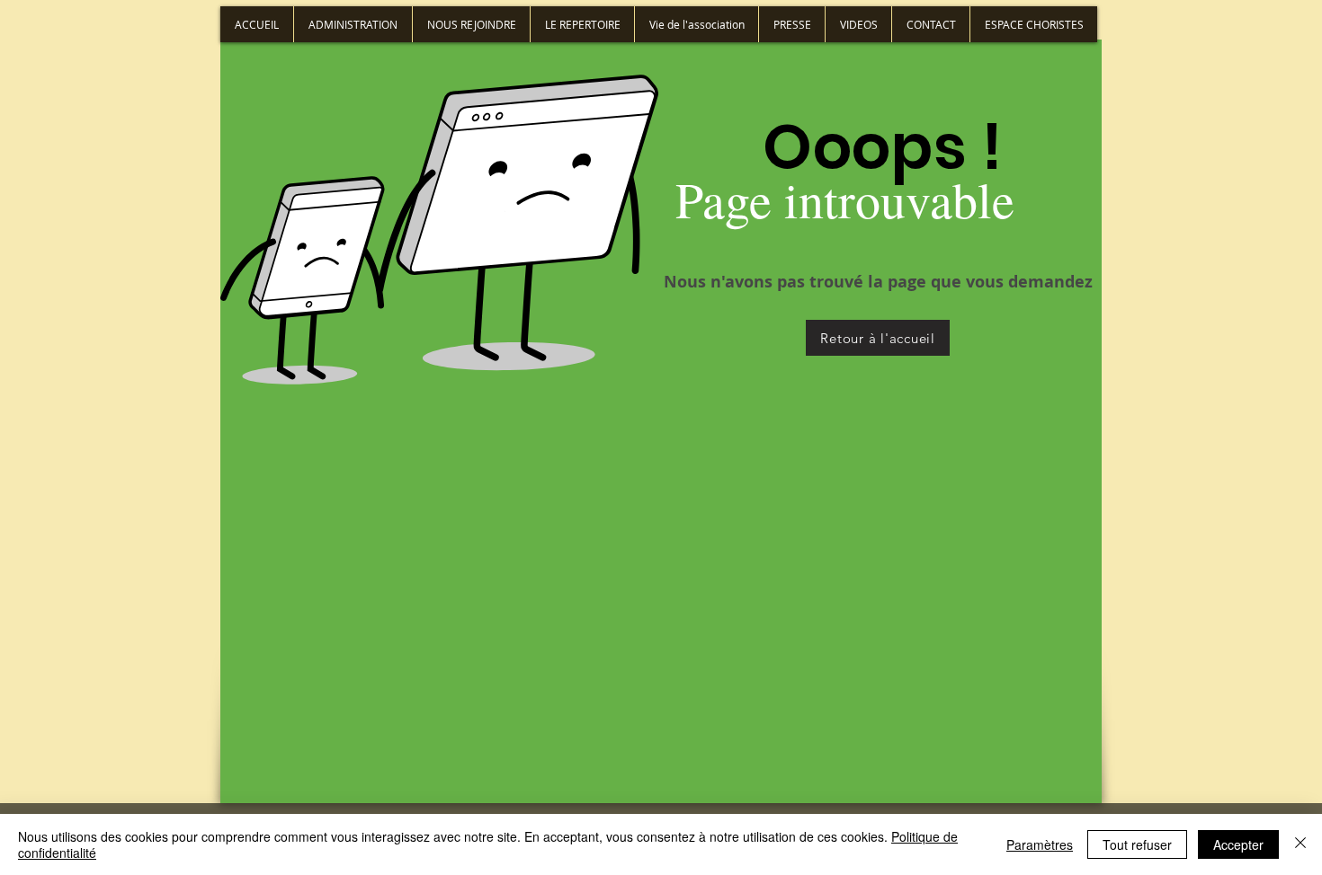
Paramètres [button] (1039, 844)
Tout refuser (1137, 844)
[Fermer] (1300, 844)
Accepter (1238, 844)
